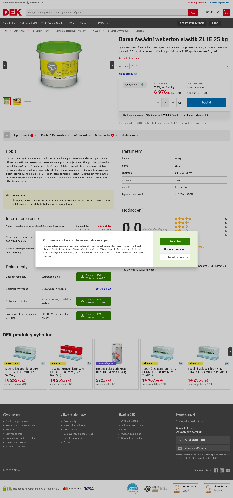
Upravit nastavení (175, 249)
